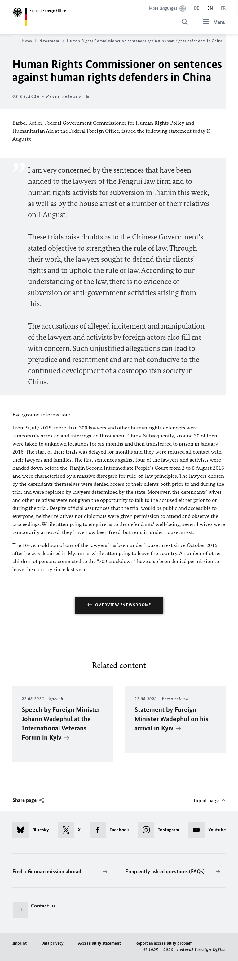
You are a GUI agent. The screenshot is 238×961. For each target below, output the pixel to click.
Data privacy (52, 943)
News (27, 40)
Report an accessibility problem (163, 943)
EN (210, 8)
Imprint (19, 943)
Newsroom (49, 40)
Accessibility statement (99, 943)
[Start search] (183, 18)
